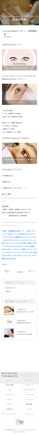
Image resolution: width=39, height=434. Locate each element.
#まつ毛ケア (8, 255)
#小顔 (28, 231)
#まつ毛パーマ (20, 246)
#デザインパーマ (10, 243)
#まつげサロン (9, 240)
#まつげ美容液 (15, 237)
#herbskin (22, 234)
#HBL (10, 234)
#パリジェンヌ (19, 240)
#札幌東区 (11, 231)
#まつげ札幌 (21, 243)
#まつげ (7, 237)
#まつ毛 (11, 246)
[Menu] (35, 5)
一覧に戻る (19, 272)
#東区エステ (25, 249)
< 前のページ (7, 272)
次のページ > (31, 272)
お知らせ (4, 264)
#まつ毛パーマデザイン (12, 249)
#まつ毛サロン (18, 255)
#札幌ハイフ (19, 231)
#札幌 (4, 231)
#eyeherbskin (11, 258)
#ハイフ (16, 234)
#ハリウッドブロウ (22, 252)
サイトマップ (29, 414)
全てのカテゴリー (11, 288)
